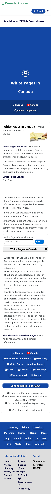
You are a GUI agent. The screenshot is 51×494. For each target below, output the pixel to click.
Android (39, 443)
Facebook (40, 461)
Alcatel (18, 443)
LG (36, 438)
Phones (18, 104)
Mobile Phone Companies (17, 358)
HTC (44, 438)
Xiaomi (17, 438)
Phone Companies (26, 110)
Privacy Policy (11, 471)
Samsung (13, 427)
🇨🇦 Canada (32, 104)
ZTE (9, 443)
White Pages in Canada (23, 249)
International (19, 375)
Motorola (9, 432)
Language (40, 369)
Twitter (39, 464)
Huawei (22, 432)
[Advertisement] (25, 50)
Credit (23, 475)
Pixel (28, 443)
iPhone (26, 427)
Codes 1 (24, 369)
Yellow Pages (36, 364)
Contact (8, 475)
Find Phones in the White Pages (19, 335)
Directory (42, 358)
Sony (6, 438)
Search (40, 11)
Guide (10, 369)
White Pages (16, 364)
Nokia (28, 438)
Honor (33, 432)
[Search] (34, 11)
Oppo (44, 432)
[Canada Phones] (48, 11)
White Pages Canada (14, 176)
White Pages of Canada (15, 146)
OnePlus (38, 427)
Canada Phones (17, 3)
